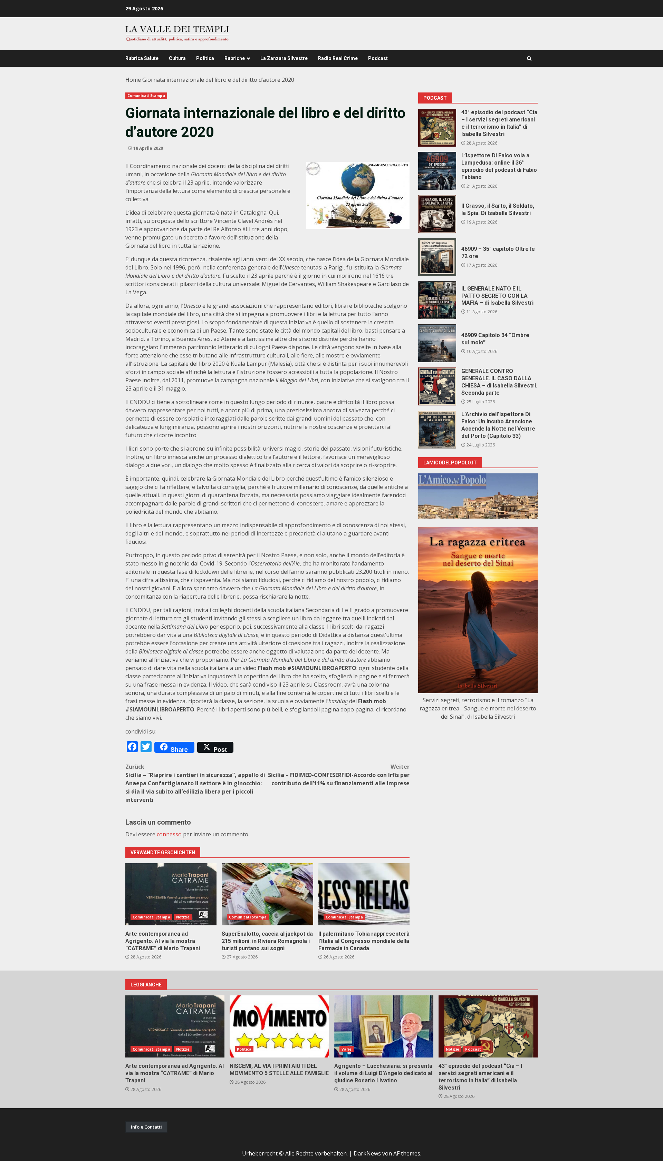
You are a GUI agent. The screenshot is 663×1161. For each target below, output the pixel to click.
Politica (205, 58)
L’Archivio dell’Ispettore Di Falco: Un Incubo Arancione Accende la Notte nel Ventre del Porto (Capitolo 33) (437, 430)
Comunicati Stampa (146, 95)
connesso (169, 834)
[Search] (529, 58)
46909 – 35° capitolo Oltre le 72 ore (437, 257)
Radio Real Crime (338, 58)
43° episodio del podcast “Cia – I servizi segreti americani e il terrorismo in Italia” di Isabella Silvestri (437, 128)
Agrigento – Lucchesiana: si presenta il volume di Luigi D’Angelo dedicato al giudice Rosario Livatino (383, 1026)
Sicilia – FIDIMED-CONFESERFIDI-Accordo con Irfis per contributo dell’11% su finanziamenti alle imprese (339, 775)
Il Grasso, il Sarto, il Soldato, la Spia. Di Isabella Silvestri (437, 214)
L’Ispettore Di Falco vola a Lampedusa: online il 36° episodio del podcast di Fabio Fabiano (437, 171)
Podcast (378, 58)
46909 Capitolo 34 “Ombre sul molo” (437, 343)
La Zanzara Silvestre (284, 58)
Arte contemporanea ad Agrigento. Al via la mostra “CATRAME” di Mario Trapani (171, 894)
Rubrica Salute (141, 58)
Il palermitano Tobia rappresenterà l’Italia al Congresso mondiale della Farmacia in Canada (364, 894)
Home (133, 79)
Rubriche (234, 58)
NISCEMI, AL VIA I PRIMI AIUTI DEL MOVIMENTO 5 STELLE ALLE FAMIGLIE (279, 1026)
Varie (347, 1049)
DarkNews (367, 1153)
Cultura (177, 58)
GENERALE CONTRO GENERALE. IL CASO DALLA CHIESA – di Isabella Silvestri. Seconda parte (437, 386)
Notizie (183, 917)
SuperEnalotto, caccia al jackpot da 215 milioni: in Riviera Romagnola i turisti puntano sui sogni (267, 894)
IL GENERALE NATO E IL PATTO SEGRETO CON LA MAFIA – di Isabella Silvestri (437, 300)
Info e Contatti (146, 1127)
